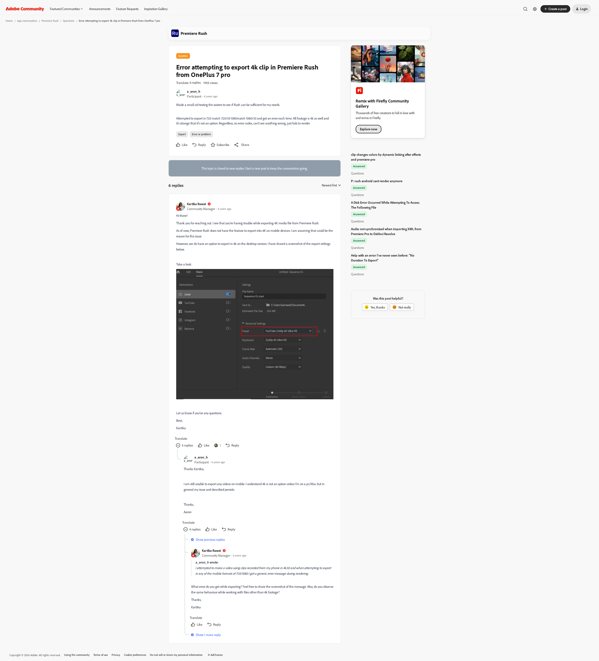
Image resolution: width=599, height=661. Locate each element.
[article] (254, 325)
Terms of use (100, 655)
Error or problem (201, 134)
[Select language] (535, 9)
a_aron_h (193, 91)
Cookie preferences (135, 655)
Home (9, 20)
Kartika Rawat (196, 204)
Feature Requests (127, 9)
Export (182, 134)
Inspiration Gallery (156, 9)
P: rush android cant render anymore (376, 181)
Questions (68, 20)
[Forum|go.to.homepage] (25, 9)
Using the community (77, 655)
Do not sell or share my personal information (176, 655)
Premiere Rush (50, 20)
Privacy (116, 655)
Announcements (99, 9)
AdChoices (217, 655)
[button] (555, 9)
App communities (27, 20)
